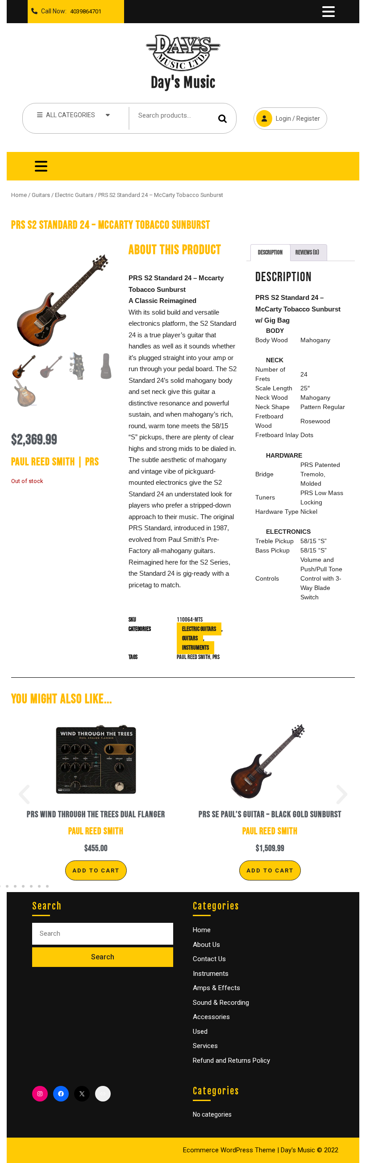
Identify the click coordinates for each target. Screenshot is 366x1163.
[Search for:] (102, 934)
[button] (24, 794)
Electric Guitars (74, 195)
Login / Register (287, 114)
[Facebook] (61, 1094)
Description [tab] (270, 252)
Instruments (195, 647)
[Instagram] (40, 1094)
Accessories (211, 1017)
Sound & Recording (221, 1003)
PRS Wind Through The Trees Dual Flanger (96, 814)
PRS (216, 657)
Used (200, 1032)
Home (19, 195)
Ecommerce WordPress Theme (229, 1150)
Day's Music (183, 82)
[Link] (103, 1094)
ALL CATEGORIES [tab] (70, 115)
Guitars (41, 195)
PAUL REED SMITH (193, 657)
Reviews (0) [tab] (307, 252)
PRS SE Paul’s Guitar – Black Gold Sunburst (270, 814)
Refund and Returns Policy (231, 1061)
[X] (82, 1094)
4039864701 (84, 9)
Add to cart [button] (96, 870)
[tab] (328, 11)
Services (205, 1046)
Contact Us (209, 959)
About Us (206, 945)
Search (222, 118)
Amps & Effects (216, 988)
